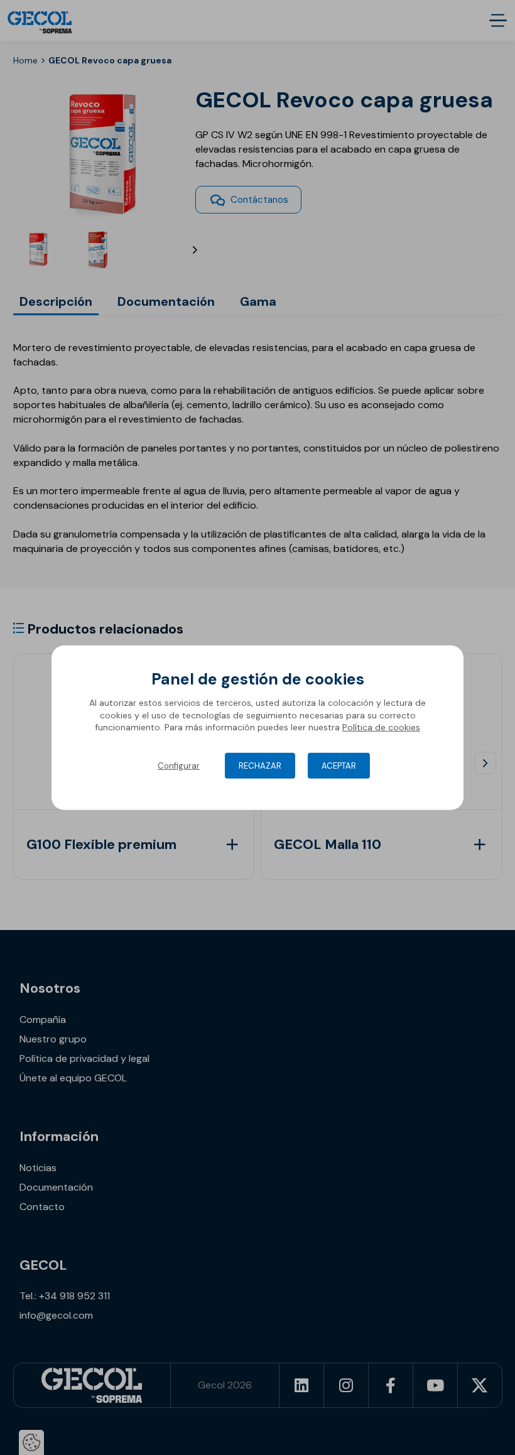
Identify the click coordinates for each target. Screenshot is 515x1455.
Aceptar (339, 765)
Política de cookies (381, 727)
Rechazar (260, 765)
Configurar (179, 765)
